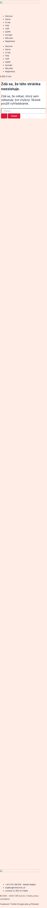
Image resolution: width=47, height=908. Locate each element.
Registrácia (10, 41)
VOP (7, 29)
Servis (8, 19)
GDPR (7, 32)
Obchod (8, 16)
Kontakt (8, 35)
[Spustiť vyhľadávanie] (4, 116)
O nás (7, 22)
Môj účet (9, 38)
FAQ (7, 25)
